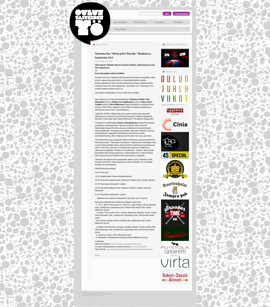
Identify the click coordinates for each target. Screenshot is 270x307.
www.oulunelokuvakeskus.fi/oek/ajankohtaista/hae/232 (129, 249)
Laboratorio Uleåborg (96, 295)
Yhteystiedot (120, 29)
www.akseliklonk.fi (139, 247)
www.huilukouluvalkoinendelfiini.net (126, 244)
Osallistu (178, 22)
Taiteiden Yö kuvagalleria (176, 44)
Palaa (97, 255)
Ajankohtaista (120, 22)
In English (159, 22)
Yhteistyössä (139, 22)
